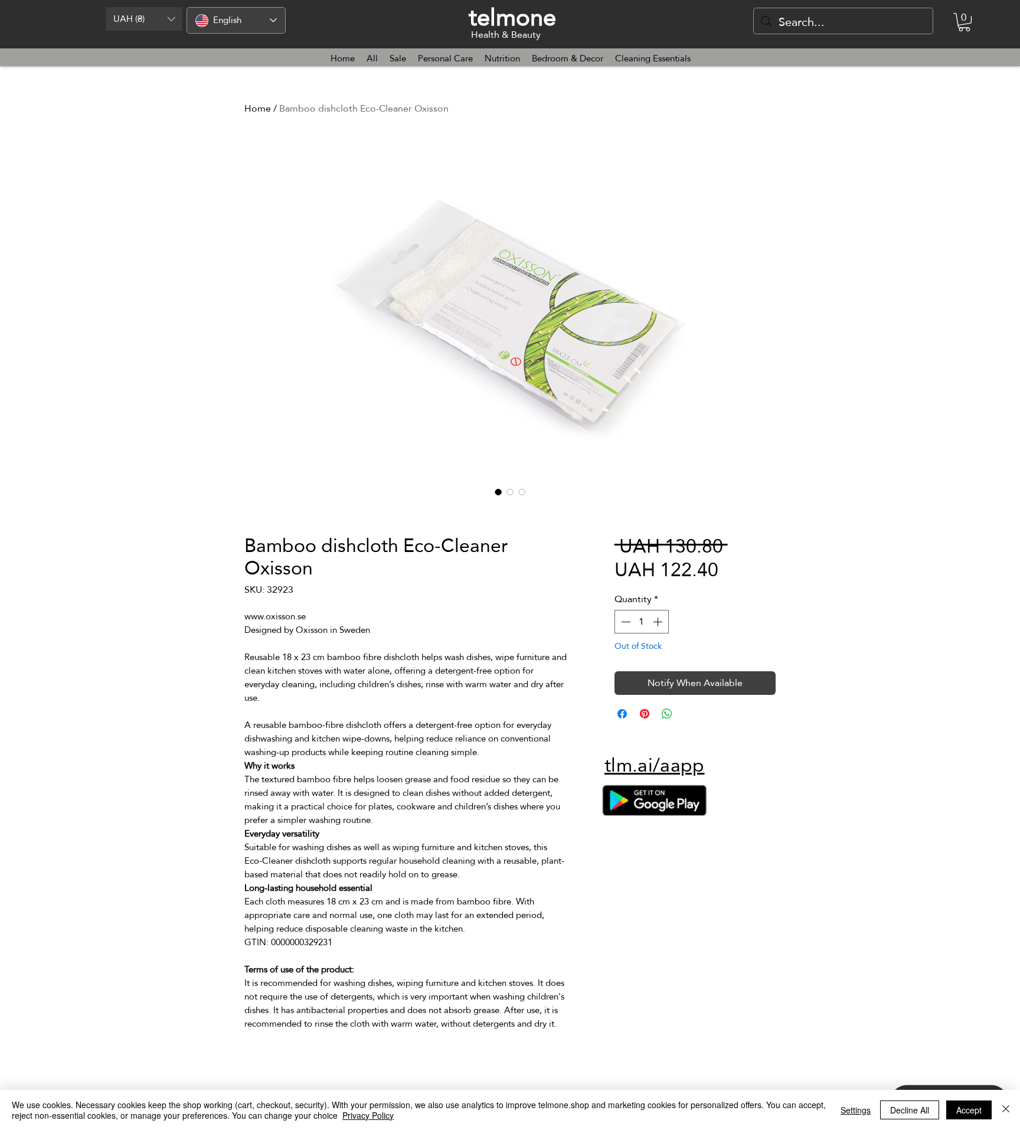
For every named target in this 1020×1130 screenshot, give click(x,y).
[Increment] (658, 621)
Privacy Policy (368, 1115)
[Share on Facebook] (622, 714)
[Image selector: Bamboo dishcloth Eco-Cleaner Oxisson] (498, 492)
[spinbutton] (641, 621)
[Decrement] (624, 621)
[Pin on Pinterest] (645, 714)
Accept (969, 1110)
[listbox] (144, 19)
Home (257, 108)
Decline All (909, 1110)
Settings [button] (856, 1110)
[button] (144, 19)
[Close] (1006, 1110)
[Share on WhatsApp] (667, 714)
